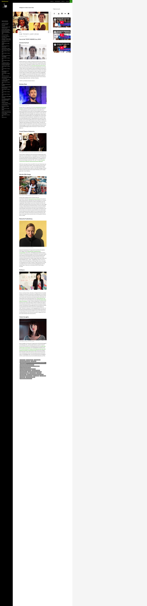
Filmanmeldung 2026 (5, 34)
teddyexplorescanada (30, 377)
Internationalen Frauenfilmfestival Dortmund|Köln (29, 366)
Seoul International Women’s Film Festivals (35, 374)
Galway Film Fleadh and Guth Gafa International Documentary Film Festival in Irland (32, 363)
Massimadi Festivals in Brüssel (34, 198)
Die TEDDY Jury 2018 (29, 34)
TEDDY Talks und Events (5, 75)
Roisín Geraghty (23, 374)
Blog (20, 32)
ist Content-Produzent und (25, 367)
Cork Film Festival (24, 348)
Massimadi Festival (23, 371)
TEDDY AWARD (36, 375)
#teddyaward (5, 1)
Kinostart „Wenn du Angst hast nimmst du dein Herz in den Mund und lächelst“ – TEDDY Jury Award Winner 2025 (6, 31)
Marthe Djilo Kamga (36, 370)
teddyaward (22, 377)
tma (26, 36)
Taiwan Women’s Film (41, 298)
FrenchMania (33, 361)
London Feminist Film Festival (25, 370)
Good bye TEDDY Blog (5, 23)
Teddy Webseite (57, 1)
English (67, 1)
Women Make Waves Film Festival (26, 378)
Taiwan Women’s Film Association (26, 375)
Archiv (63, 1)
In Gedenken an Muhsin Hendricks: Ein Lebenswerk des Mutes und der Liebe (6, 63)
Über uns (51, 1)
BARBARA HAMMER (5, 102)
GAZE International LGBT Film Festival (27, 364)
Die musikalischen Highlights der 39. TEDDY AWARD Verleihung (6, 100)
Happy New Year (4, 117)
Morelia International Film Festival (38, 65)
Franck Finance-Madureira (25, 361)
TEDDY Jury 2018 (43, 375)
